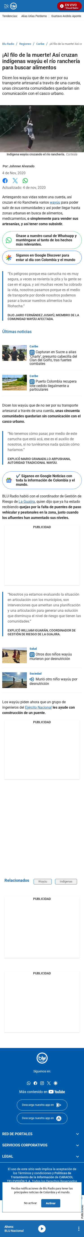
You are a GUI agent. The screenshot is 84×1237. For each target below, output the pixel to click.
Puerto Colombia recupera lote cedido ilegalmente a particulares (53, 385)
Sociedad (35, 673)
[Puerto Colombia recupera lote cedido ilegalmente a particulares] (14, 382)
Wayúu (42, 881)
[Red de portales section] (77, 1134)
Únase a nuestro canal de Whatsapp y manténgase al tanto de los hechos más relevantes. (46, 240)
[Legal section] (77, 1156)
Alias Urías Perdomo (34, 16)
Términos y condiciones (35, 1173)
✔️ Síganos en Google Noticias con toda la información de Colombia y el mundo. (45, 480)
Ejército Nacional (38, 707)
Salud (33, 648)
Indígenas (66, 881)
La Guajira (27, 501)
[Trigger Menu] (6, 6)
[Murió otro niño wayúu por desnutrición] (14, 680)
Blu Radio (8, 44)
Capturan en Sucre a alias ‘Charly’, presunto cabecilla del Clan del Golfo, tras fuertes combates (53, 358)
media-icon (42, 1228)
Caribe (40, 44)
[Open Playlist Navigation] (79, 1228)
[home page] (42, 1058)
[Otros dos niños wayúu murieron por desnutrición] (14, 655)
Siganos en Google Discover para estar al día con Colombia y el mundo (45, 257)
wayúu (55, 202)
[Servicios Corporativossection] (77, 1145)
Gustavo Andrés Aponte (66, 16)
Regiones (25, 44)
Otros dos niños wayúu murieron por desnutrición (51, 656)
